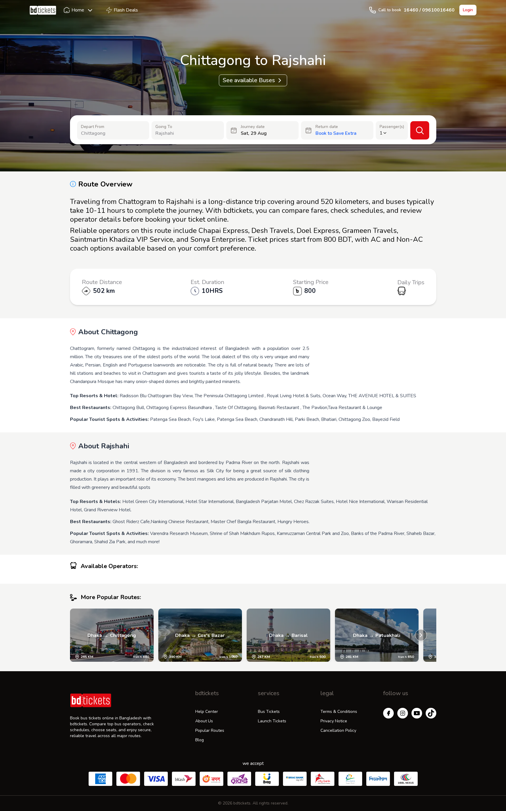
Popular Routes (209, 730)
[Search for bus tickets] (419, 130)
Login (468, 10)
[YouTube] (416, 713)
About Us (204, 721)
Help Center (206, 711)
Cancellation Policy (338, 730)
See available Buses (249, 80)
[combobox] (110, 133)
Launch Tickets (272, 721)
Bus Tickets (269, 711)
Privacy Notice (333, 721)
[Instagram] (402, 713)
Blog (199, 740)
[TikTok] (431, 713)
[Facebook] (388, 713)
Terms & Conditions (338, 711)
